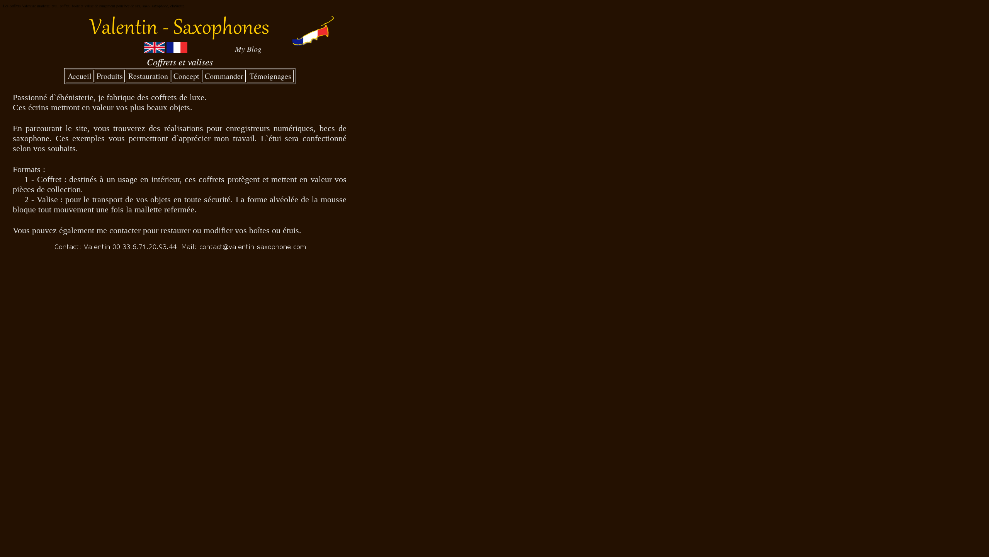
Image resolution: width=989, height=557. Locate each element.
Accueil (80, 76)
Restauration (148, 76)
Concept (186, 76)
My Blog (248, 49)
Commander (224, 76)
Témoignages (270, 76)
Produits (110, 76)
